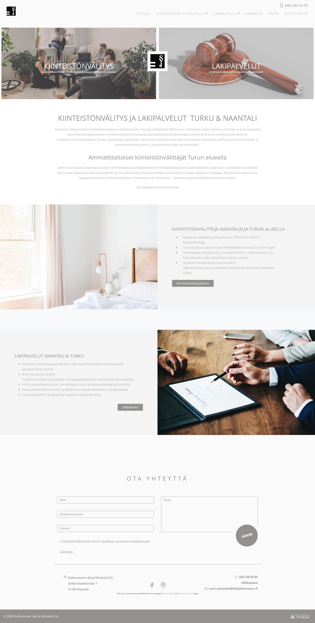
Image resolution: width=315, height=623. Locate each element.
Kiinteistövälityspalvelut (193, 283)
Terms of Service (185, 593)
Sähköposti (249, 583)
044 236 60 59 (248, 577)
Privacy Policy (168, 593)
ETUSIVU (143, 13)
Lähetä (247, 535)
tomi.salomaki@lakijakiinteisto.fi (233, 589)
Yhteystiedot (296, 13)
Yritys (273, 13)
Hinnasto (253, 13)
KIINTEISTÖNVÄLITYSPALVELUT (180, 13)
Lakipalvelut (224, 13)
